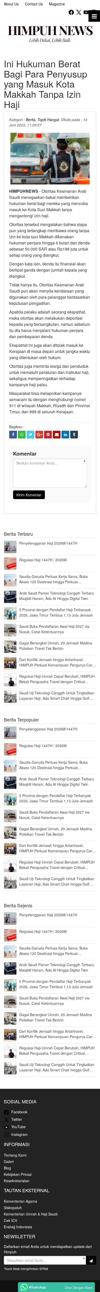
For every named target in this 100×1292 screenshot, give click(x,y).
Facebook (18, 1111)
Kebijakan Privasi (18, 1174)
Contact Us (34, 3)
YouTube (18, 1126)
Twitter (16, 1119)
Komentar (25, 453)
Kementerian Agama (20, 1201)
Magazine (57, 3)
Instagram (19, 1134)
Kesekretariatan (16, 1180)
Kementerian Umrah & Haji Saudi (30, 1213)
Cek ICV (10, 1220)
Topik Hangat (48, 119)
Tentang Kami (15, 1155)
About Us (11, 3)
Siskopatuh (13, 1207)
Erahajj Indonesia (18, 1226)
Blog (7, 1167)
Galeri (9, 1161)
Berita (30, 119)
